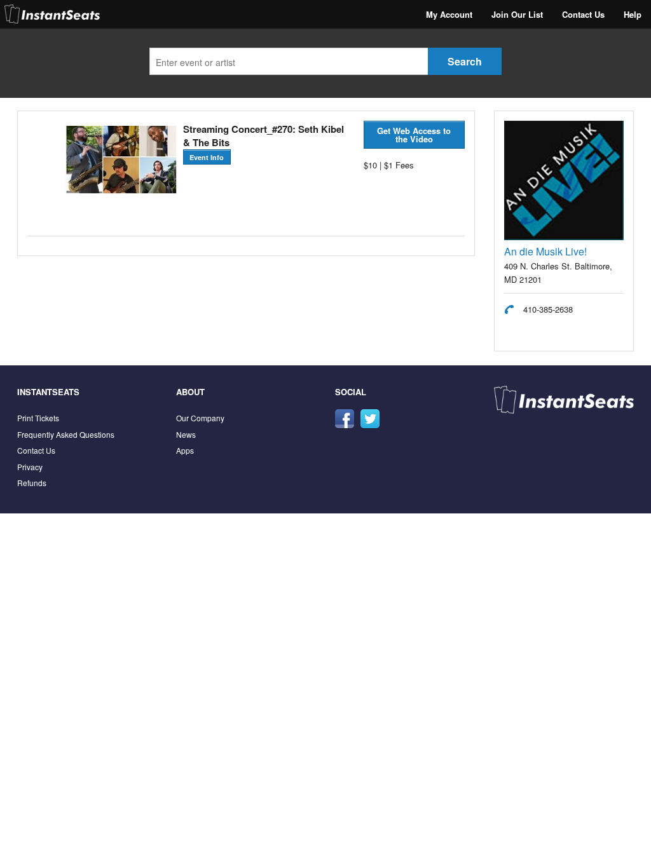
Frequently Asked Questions (65, 434)
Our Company (200, 417)
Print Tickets (38, 417)
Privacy (30, 466)
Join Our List (517, 14)
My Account (449, 14)
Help (632, 14)
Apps (185, 450)
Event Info (206, 157)
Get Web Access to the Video (414, 135)
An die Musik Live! (545, 251)
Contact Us (583, 14)
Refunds (31, 482)
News (186, 434)
